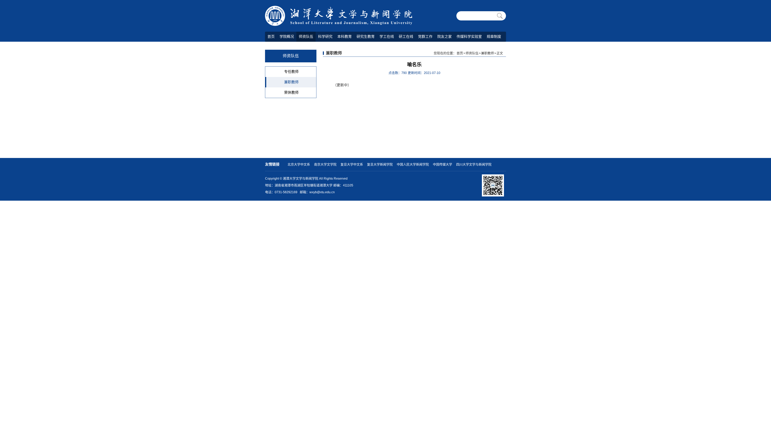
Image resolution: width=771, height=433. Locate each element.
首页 (271, 37)
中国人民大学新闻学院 (413, 164)
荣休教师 (291, 93)
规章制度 (494, 37)
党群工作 (425, 37)
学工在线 (386, 37)
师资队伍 (306, 37)
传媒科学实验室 (469, 37)
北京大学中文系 (299, 164)
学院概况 (286, 37)
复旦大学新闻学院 (380, 164)
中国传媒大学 (442, 164)
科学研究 (325, 37)
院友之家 (444, 37)
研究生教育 (366, 37)
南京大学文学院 (325, 164)
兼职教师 (291, 82)
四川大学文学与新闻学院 (474, 164)
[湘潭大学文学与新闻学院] (340, 16)
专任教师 (291, 72)
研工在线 (406, 37)
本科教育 (344, 37)
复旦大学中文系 (352, 164)
